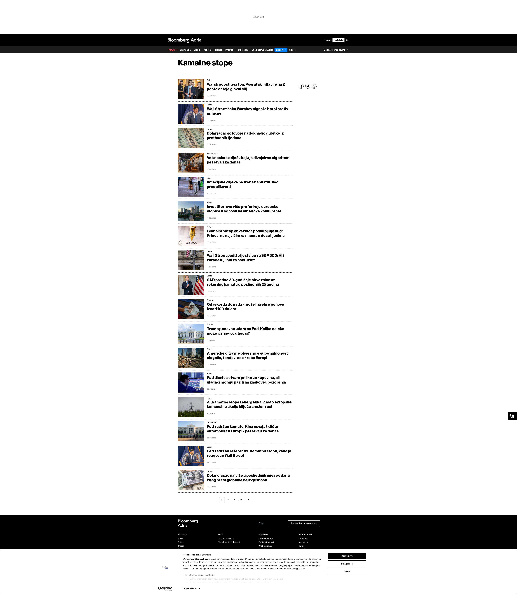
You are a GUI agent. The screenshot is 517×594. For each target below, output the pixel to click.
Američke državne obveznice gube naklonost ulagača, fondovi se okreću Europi (247, 355)
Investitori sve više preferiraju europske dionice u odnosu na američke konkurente (244, 208)
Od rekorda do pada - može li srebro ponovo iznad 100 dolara (245, 306)
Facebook (303, 538)
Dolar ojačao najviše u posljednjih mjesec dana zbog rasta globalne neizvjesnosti (248, 477)
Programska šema (226, 538)
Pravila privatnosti (266, 542)
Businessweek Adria (262, 50)
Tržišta (218, 50)
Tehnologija (242, 50)
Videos (221, 535)
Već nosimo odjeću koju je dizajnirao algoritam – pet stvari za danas (249, 160)
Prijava (328, 40)
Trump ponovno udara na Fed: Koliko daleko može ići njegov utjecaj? (245, 331)
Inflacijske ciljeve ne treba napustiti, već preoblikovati (242, 184)
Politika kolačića (265, 538)
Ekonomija (185, 50)
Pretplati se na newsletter (304, 523)
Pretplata (338, 40)
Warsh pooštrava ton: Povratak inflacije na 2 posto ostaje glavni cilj (246, 86)
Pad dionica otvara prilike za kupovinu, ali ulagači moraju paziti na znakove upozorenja (246, 379)
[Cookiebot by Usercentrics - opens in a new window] (165, 589)
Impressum (263, 535)
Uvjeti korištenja (265, 546)
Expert (279, 50)
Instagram (303, 542)
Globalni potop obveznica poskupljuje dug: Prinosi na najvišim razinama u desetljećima (246, 233)
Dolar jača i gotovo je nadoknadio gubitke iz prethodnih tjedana (245, 135)
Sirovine (210, 300)
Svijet (209, 80)
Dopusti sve (347, 556)
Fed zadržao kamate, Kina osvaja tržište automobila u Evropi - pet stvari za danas (243, 428)
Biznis (197, 50)
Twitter (302, 546)
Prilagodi (345, 564)
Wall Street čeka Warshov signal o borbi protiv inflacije (247, 111)
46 (241, 500)
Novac (210, 129)
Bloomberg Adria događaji (229, 542)
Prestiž (229, 50)
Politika (207, 50)
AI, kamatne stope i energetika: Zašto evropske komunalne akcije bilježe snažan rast (249, 404)
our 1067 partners (199, 559)
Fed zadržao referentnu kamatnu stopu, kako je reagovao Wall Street (249, 453)
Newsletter (212, 154)
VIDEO (171, 50)
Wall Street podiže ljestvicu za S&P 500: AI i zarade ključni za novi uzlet (245, 257)
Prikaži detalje (189, 589)
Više (291, 50)
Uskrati (347, 571)
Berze (209, 105)
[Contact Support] (512, 416)
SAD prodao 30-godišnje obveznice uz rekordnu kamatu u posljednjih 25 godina (243, 282)
